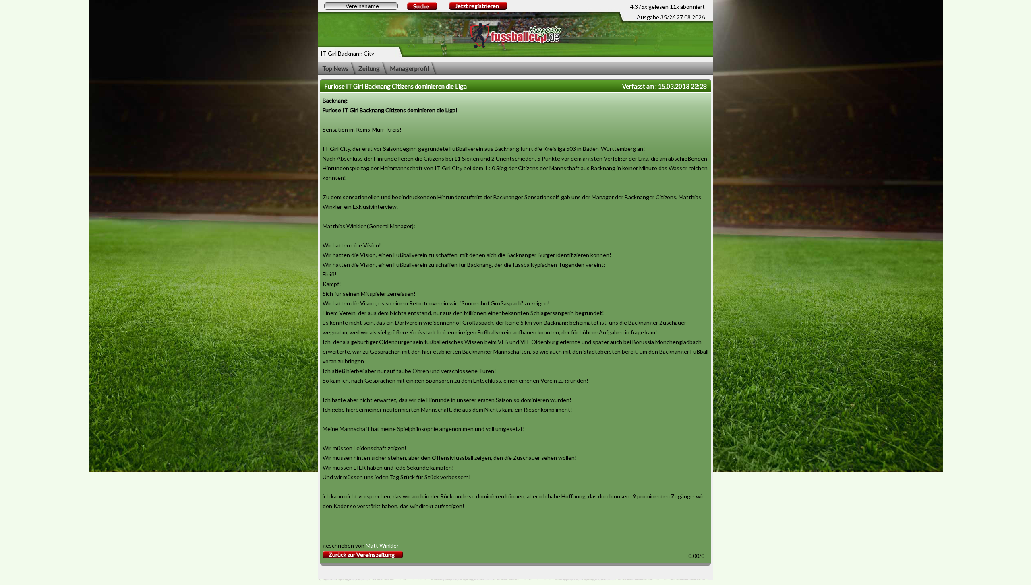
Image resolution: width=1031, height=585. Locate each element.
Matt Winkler (382, 545)
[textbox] (361, 6)
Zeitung (369, 68)
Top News (335, 68)
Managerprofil (409, 68)
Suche (421, 6)
